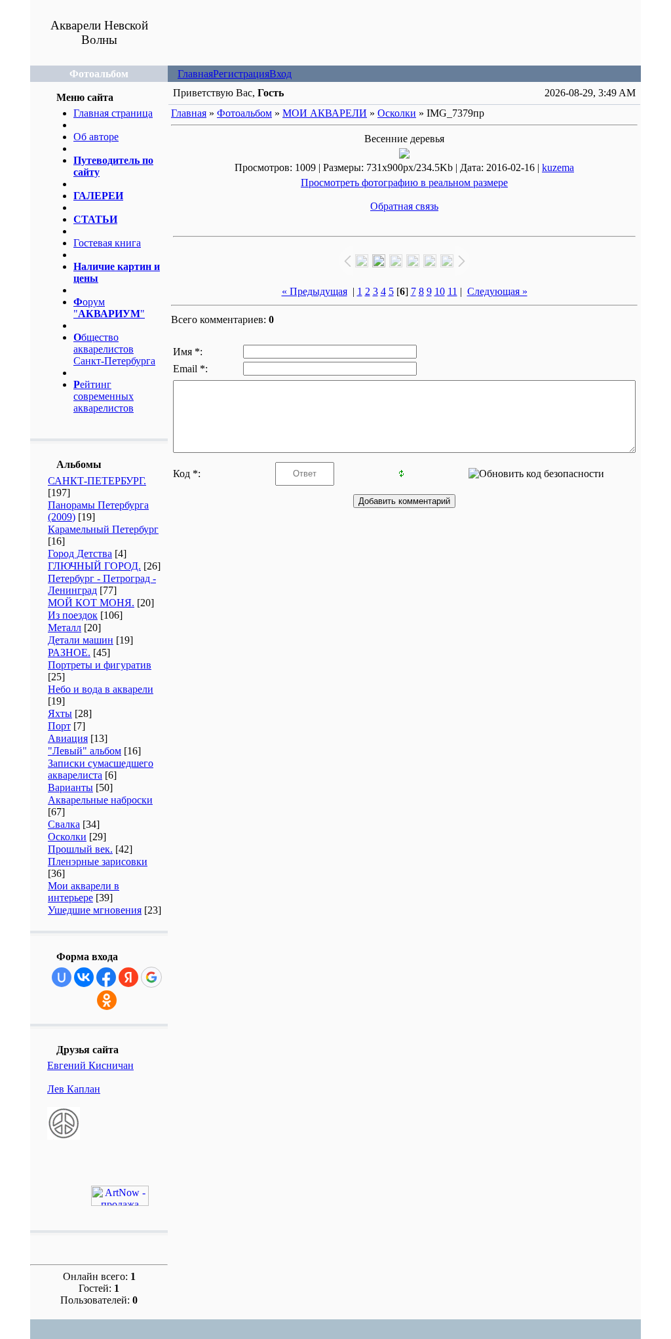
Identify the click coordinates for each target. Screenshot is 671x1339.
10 (439, 291)
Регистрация (241, 73)
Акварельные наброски (100, 799)
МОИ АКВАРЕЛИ (324, 113)
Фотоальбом (244, 113)
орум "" (109, 307)
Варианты (70, 787)
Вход (280, 73)
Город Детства (80, 553)
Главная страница (113, 113)
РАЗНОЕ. (69, 652)
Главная (195, 73)
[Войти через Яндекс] (128, 977)
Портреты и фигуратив (99, 664)
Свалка (64, 824)
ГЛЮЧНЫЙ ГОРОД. (94, 566)
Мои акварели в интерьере (83, 891)
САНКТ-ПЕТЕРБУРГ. (97, 480)
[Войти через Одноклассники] (107, 1000)
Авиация (68, 738)
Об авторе (96, 136)
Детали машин (80, 640)
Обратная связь (404, 206)
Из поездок (73, 615)
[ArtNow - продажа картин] (120, 1202)
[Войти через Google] (151, 977)
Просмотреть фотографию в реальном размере (404, 182)
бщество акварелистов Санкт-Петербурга (114, 349)
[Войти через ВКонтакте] (84, 977)
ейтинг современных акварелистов (103, 396)
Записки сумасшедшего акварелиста (100, 769)
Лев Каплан (73, 1089)
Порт (59, 725)
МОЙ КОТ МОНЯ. (91, 602)
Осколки (67, 836)
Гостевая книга (107, 242)
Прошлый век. (80, 849)
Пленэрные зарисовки (97, 861)
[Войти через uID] (61, 977)
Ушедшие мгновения (95, 910)
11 (452, 291)
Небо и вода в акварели (100, 689)
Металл (64, 627)
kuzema (558, 167)
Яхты (60, 713)
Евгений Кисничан (90, 1065)
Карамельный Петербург (103, 529)
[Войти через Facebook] (106, 977)
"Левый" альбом (84, 750)
